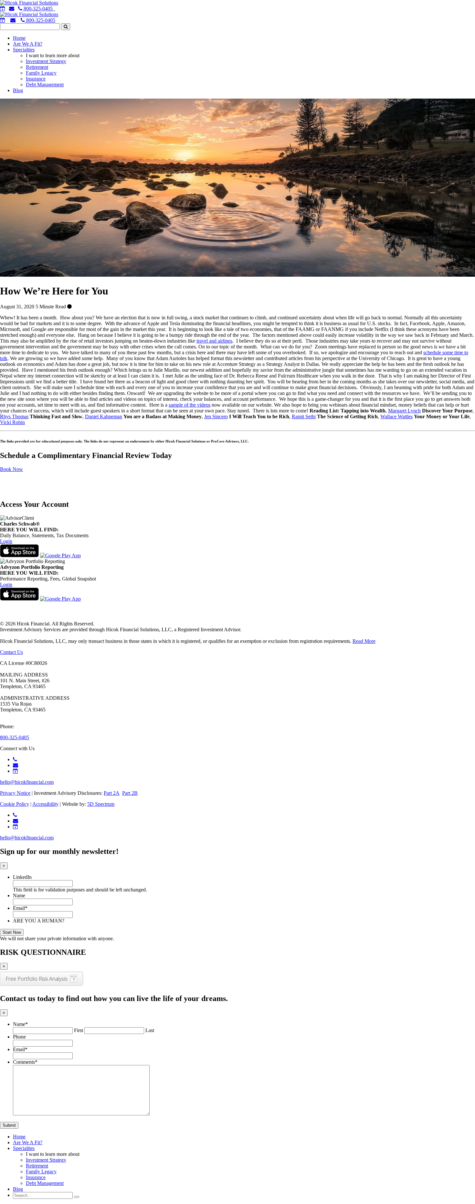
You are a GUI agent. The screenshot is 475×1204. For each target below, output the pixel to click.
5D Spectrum (100, 804)
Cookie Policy (14, 804)
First (78, 1030)
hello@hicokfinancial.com (27, 782)
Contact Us (11, 652)
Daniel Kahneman (103, 416)
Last (149, 1030)
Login (6, 541)
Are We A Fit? (27, 44)
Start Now (12, 932)
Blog (18, 90)
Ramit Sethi (304, 416)
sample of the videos (189, 405)
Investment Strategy (46, 61)
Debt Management (45, 84)
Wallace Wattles (396, 416)
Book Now (11, 469)
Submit (9, 1125)
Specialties (24, 49)
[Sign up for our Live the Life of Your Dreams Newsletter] (13, 20)
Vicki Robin (12, 422)
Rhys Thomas (14, 416)
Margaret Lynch (404, 410)
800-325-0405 (40, 20)
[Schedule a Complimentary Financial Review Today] (2, 8)
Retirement (37, 67)
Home (19, 38)
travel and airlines (214, 341)
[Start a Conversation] (2, 20)
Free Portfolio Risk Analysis (36, 978)
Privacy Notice (15, 793)
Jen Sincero (216, 416)
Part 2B (130, 793)
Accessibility (45, 804)
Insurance (36, 78)
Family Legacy (41, 73)
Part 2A (112, 793)
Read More (364, 641)
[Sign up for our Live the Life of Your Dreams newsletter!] (11, 8)
